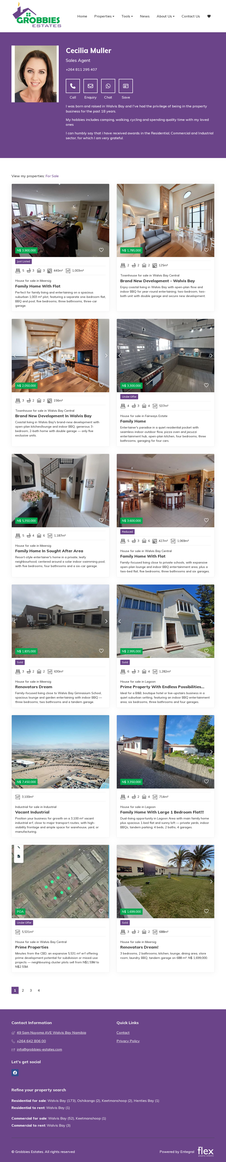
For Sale (52, 176)
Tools (126, 16)
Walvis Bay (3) (59, 1125)
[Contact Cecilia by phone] (73, 86)
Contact (123, 1032)
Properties (103, 16)
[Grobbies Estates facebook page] (15, 1072)
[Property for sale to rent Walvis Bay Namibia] (36, 16)
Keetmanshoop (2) (117, 1100)
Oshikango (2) (88, 1100)
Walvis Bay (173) (61, 1100)
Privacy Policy (128, 1041)
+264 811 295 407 (81, 69)
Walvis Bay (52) (61, 1118)
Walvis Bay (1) (58, 1107)
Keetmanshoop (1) (91, 1118)
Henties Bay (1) (146, 1100)
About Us (165, 16)
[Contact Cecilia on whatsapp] (108, 86)
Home (82, 16)
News (145, 16)
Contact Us (191, 16)
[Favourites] (209, 16)
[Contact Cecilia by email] (90, 86)
